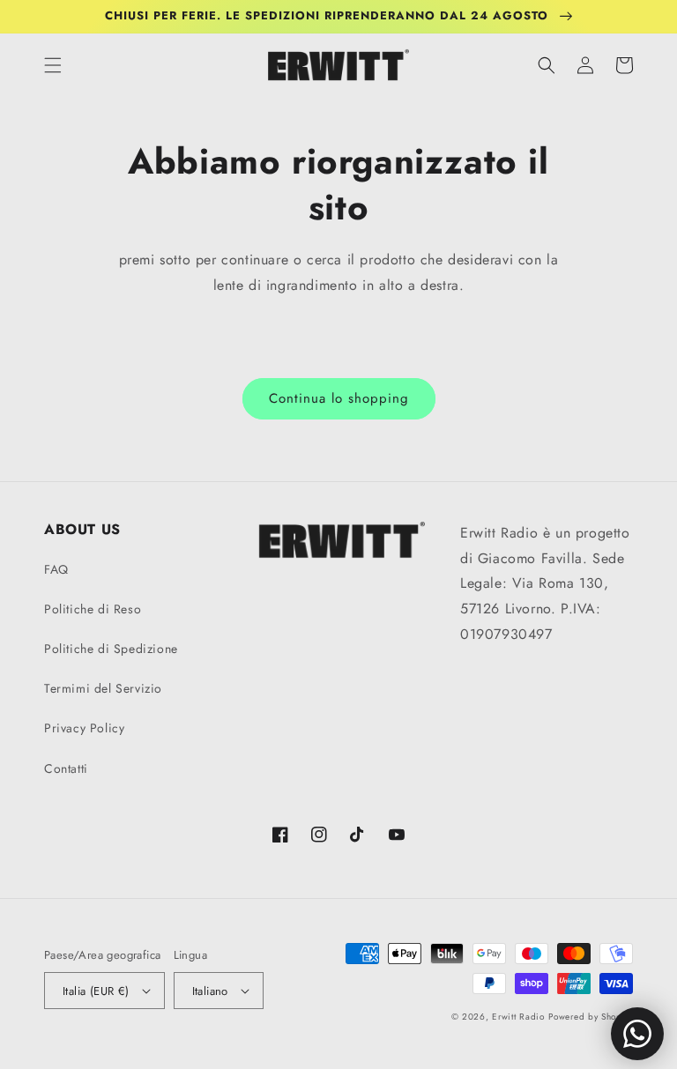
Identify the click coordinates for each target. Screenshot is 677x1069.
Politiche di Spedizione (111, 648)
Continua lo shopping (339, 398)
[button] (52, 65)
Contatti (66, 768)
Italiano (210, 991)
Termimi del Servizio (103, 688)
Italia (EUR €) (96, 991)
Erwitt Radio (518, 1016)
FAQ (56, 569)
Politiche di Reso (92, 609)
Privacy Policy (84, 728)
